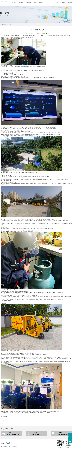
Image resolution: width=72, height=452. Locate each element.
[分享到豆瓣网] (46, 33)
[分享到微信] (44, 33)
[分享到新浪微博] (42, 33)
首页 (2, 24)
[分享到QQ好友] (43, 33)
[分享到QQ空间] (40, 33)
